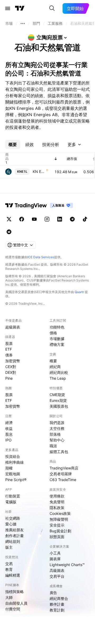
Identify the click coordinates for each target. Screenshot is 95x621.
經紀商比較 (59, 372)
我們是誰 (57, 422)
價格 (53, 333)
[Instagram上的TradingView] (47, 219)
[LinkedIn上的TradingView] (59, 219)
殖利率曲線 (14, 462)
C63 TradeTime (63, 479)
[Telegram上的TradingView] (72, 219)
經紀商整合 (59, 598)
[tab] (12, 144)
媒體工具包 (59, 451)
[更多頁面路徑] (22, 23)
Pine (9, 378)
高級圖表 (57, 570)
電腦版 (10, 502)
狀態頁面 (57, 536)
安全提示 (57, 525)
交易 (9, 563)
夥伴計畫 (57, 604)
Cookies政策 (60, 513)
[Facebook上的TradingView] (21, 219)
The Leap (58, 378)
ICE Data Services (40, 257)
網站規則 (12, 541)
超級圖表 (12, 327)
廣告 (53, 592)
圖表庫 (55, 559)
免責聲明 (57, 502)
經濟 (9, 422)
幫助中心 (57, 440)
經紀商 (55, 366)
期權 (9, 468)
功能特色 (57, 327)
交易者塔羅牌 (61, 474)
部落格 (55, 434)
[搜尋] (52, 8)
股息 (9, 434)
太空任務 (57, 428)
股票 (9, 343)
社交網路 (12, 518)
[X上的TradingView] (9, 219)
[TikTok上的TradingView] (85, 219)
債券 (9, 355)
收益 (9, 428)
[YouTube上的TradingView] (34, 219)
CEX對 (10, 366)
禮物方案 (57, 344)
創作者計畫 (14, 535)
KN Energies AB (39, 171)
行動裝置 (12, 496)
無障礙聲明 (59, 519)
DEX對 (10, 372)
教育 (9, 569)
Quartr (79, 292)
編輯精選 (12, 575)
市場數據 (57, 338)
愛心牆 (10, 524)
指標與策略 (14, 591)
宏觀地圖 (12, 474)
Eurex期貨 (58, 400)
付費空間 (12, 609)
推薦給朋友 (14, 530)
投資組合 (12, 456)
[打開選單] (7, 8)
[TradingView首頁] (20, 8)
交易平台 (57, 576)
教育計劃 (57, 610)
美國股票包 (59, 406)
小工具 (55, 553)
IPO (8, 440)
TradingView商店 (64, 468)
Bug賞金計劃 (60, 531)
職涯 (53, 446)
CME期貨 (57, 394)
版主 (9, 547)
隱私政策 (57, 507)
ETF (8, 349)
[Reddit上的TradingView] (9, 232)
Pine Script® (15, 479)
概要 (53, 361)
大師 (9, 597)
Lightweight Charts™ (67, 564)
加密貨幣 (12, 361)
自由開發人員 (16, 603)
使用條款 (57, 496)
